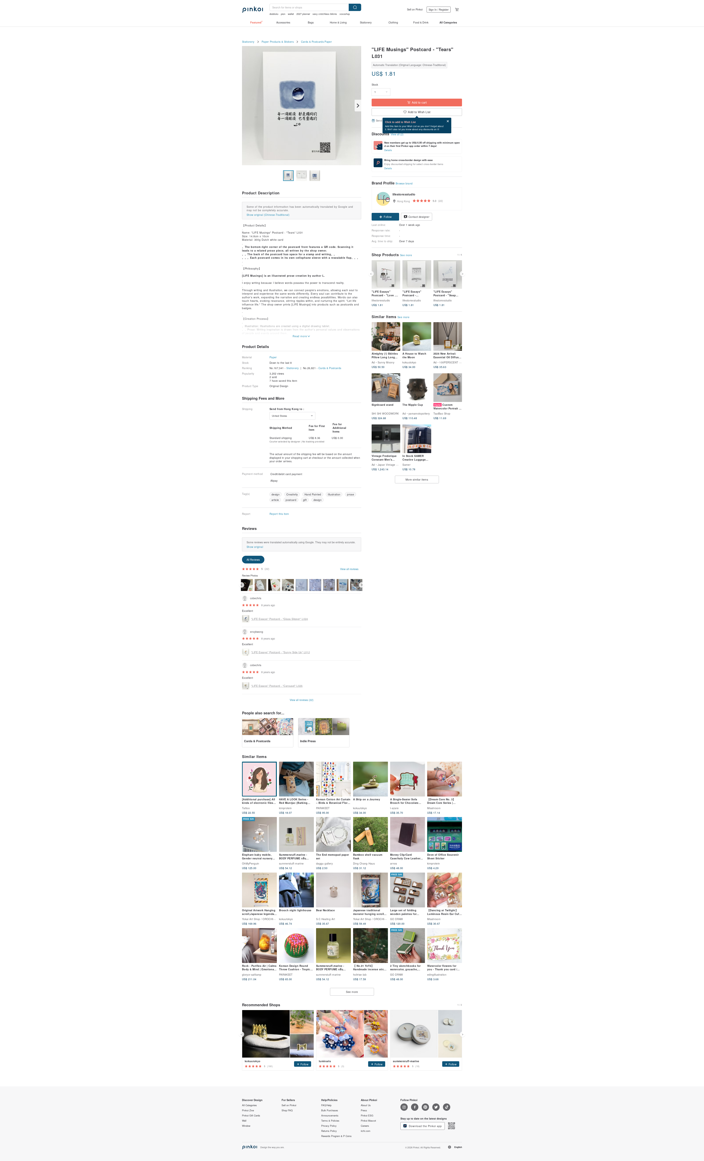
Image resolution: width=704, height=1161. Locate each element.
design (276, 494)
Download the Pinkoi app (425, 1126)
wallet (291, 14)
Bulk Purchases (329, 1110)
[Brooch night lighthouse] (296, 890)
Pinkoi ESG (367, 1115)
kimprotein (285, 808)
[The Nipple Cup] (416, 387)
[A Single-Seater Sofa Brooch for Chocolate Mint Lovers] (407, 779)
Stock (375, 84)
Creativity (292, 494)
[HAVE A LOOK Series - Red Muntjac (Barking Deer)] (296, 779)
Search (355, 7)
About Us (366, 1105)
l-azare (394, 808)
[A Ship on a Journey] (370, 779)
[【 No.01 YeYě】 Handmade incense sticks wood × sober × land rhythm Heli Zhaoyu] (370, 945)
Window (246, 1126)
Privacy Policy (329, 1126)
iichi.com (365, 1131)
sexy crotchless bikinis (325, 14)
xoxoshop (345, 14)
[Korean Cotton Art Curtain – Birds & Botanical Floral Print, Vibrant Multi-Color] (333, 779)
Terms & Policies (330, 1120)
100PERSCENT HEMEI (453, 362)
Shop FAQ (287, 1110)
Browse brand (404, 183)
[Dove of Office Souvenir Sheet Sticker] (444, 834)
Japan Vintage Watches (392, 464)
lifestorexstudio (381, 300)
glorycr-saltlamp (251, 974)
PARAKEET (323, 808)
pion (283, 14)
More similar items (417, 479)
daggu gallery (324, 863)
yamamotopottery (419, 413)
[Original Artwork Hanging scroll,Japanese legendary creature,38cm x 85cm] (259, 890)
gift (305, 500)
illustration (334, 494)
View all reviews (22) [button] (302, 700)
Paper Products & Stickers (278, 41)
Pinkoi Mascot (368, 1120)
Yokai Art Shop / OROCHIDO (259, 919)
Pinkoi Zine (248, 1110)
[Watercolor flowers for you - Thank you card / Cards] (444, 945)
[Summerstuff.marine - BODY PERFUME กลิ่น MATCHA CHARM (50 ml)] (333, 945)
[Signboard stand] (386, 387)
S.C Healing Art (325, 919)
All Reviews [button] (253, 559)
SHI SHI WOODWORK (385, 413)
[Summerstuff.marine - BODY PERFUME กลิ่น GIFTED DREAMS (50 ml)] (296, 834)
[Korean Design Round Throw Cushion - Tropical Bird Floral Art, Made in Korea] (296, 945)
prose (350, 494)
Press (364, 1110)
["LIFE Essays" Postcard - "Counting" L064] (416, 274)
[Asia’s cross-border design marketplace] (252, 10)
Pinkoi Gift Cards (251, 1115)
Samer (406, 464)
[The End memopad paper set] (333, 834)
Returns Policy (329, 1131)
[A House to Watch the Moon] (416, 336)
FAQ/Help (326, 1105)
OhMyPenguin (250, 863)
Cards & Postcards (312, 41)
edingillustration (436, 974)
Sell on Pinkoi (415, 9)
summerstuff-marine (291, 863)
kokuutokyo (409, 362)
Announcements (329, 1115)
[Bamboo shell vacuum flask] (370, 834)
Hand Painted (313, 494)
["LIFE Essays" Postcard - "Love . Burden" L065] (386, 274)
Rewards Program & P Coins (336, 1136)
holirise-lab (359, 974)
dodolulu (274, 14)
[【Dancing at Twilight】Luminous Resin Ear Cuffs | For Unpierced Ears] (444, 890)
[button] (385, 217)
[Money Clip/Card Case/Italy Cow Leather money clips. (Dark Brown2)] (407, 834)
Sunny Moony (386, 362)
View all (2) (397, 134)
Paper (328, 41)
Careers (365, 1126)
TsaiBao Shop (441, 413)
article (275, 500)
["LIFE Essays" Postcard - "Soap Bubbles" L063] (447, 274)
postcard (291, 500)
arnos (393, 863)
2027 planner (303, 14)
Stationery (248, 41)
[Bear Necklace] (333, 890)
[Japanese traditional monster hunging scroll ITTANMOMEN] (370, 890)
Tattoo (246, 808)
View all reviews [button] (349, 569)
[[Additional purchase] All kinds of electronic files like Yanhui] (259, 779)
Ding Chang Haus (364, 863)
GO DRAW (396, 919)
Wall (244, 1120)
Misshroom (434, 808)
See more (406, 255)
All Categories (249, 1105)
